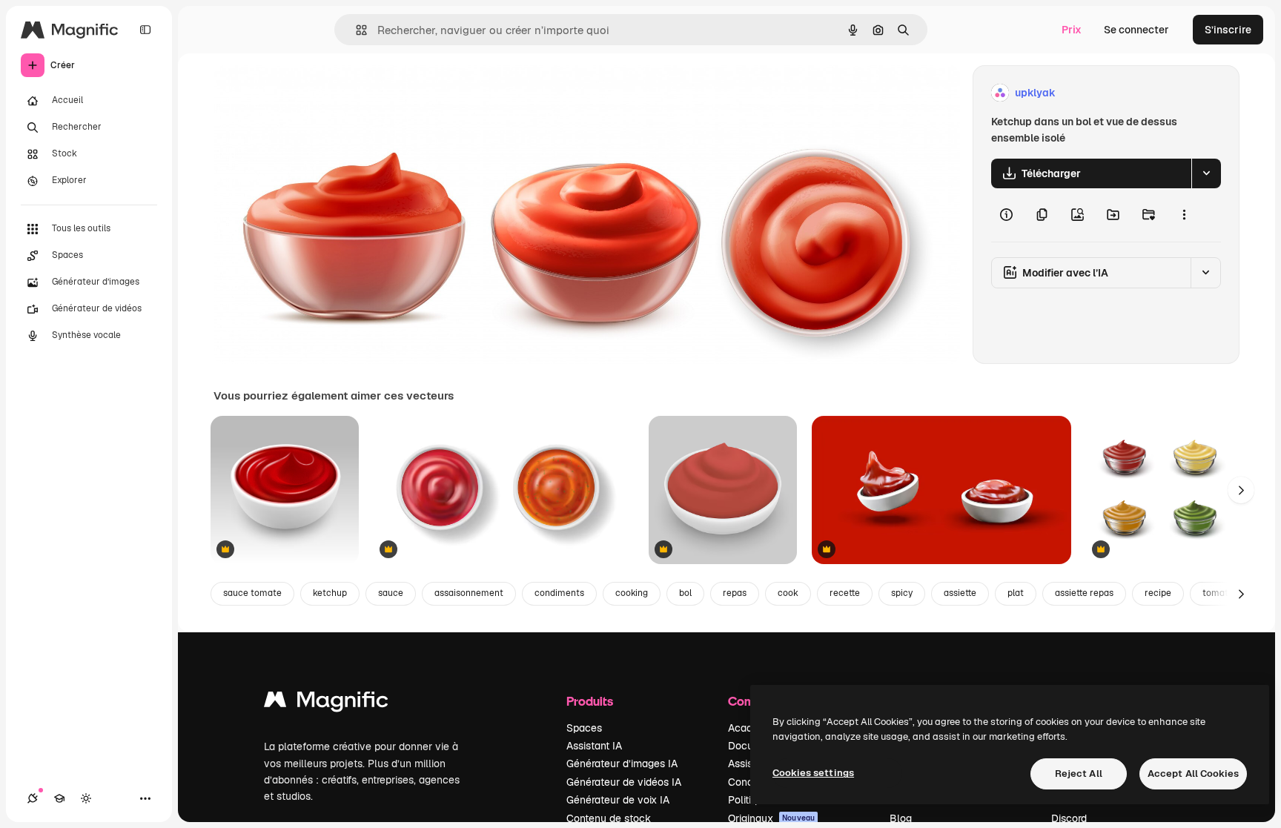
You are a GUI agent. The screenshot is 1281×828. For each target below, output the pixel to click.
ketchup (330, 593)
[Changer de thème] (86, 798)
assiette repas (1084, 593)
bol (685, 593)
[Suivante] (1241, 490)
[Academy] (59, 798)
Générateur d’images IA (622, 763)
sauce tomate (252, 593)
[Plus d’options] (1184, 215)
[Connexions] (32, 798)
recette (845, 593)
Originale (311, 93)
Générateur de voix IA (617, 800)
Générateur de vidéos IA (623, 782)
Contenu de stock (608, 818)
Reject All (1078, 773)
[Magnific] (326, 703)
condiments (559, 593)
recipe (1158, 593)
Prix (1072, 29)
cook (788, 593)
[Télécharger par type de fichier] (1206, 173)
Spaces (584, 728)
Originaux (771, 818)
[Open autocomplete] (355, 30)
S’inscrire (1228, 29)
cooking (631, 593)
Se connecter (1136, 29)
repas (735, 593)
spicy (902, 593)
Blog (901, 818)
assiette (960, 593)
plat (1015, 593)
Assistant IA (594, 745)
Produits (589, 701)
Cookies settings (813, 772)
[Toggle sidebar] (145, 30)
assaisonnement (468, 593)
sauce (390, 593)
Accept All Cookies (1193, 773)
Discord (1069, 818)
